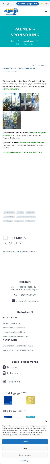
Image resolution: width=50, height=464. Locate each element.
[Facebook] (4, 4)
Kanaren (30, 213)
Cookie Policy (24, 461)
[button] (46, 421)
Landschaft (9, 217)
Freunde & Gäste (9, 68)
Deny (25, 448)
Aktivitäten (9, 213)
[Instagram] (8, 4)
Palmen (8, 221)
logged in (17, 251)
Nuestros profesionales (26, 217)
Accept (25, 441)
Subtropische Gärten (26, 68)
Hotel (20, 213)
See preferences (25, 455)
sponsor (19, 221)
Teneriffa (30, 221)
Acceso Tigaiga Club (27, 4)
